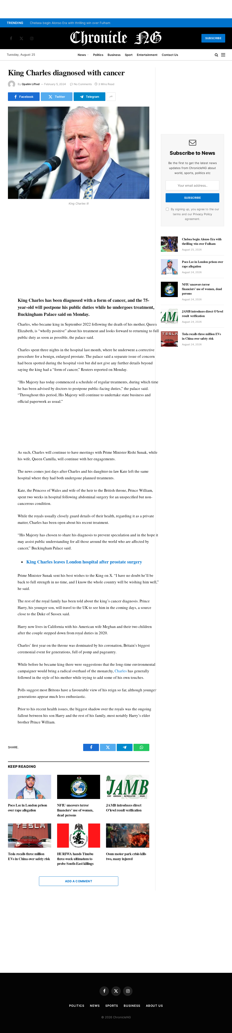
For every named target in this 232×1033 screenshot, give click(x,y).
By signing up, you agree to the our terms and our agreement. (194, 214)
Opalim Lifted (31, 84)
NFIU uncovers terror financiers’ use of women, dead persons (75, 810)
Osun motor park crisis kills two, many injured (126, 856)
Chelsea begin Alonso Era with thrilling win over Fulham (70, 23)
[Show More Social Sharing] (111, 96)
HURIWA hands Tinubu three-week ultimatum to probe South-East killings (75, 858)
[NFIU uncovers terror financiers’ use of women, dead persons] (78, 787)
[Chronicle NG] (116, 38)
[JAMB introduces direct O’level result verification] (127, 787)
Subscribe (213, 38)
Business (114, 55)
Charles (121, 670)
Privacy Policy (202, 214)
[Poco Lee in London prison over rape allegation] (29, 787)
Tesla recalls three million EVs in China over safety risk (29, 856)
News (82, 55)
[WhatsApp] (12, 239)
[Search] (216, 55)
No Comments (83, 84)
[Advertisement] (88, 252)
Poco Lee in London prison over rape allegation (27, 808)
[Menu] (223, 55)
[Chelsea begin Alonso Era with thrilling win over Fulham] (169, 244)
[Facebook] (12, 219)
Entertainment (147, 55)
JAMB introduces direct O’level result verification (123, 808)
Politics (98, 55)
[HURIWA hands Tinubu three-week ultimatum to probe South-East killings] (78, 835)
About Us (154, 1005)
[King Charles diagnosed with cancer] (78, 153)
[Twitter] (12, 229)
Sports (111, 1005)
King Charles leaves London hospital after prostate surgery (84, 561)
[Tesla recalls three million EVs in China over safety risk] (29, 835)
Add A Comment (78, 881)
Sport (129, 55)
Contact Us (170, 55)
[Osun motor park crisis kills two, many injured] (127, 835)
